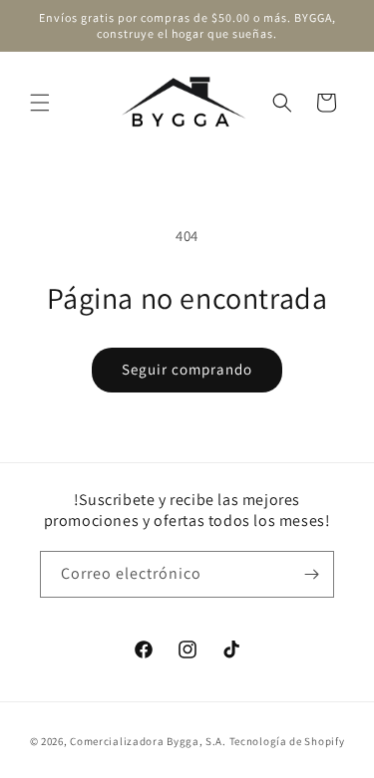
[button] (40, 103)
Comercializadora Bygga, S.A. (148, 741)
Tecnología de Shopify (287, 741)
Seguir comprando (187, 369)
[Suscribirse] (311, 574)
